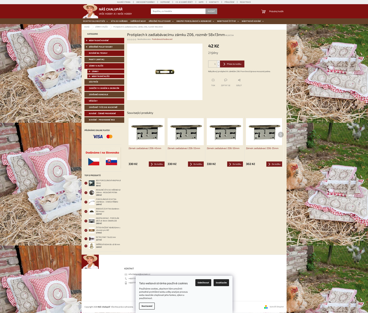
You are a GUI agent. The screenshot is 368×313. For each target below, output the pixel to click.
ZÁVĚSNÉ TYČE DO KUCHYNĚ (103, 107)
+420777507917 (135, 278)
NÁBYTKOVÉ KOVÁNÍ (99, 40)
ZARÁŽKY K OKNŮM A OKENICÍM (104, 88)
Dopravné (165, 2)
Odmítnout (203, 282)
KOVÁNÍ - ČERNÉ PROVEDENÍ (102, 113)
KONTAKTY (214, 2)
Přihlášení (229, 2)
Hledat (211, 11)
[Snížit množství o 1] (218, 65)
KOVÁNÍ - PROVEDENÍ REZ (102, 119)
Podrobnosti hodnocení (162, 39)
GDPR (201, 2)
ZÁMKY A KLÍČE (96, 65)
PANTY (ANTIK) (96, 59)
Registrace (245, 2)
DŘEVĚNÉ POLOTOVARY (101, 46)
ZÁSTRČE (93, 81)
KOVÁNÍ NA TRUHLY (98, 53)
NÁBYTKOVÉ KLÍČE (101, 76)
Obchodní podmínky (145, 2)
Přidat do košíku (234, 64)
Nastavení (147, 306)
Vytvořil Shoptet (277, 306)
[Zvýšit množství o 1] (218, 62)
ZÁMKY (95, 71)
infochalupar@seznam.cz (139, 274)
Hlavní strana (123, 2)
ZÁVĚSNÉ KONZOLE (98, 94)
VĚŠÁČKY (93, 101)
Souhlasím (221, 282)
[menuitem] (95, 21)
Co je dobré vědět (184, 2)
